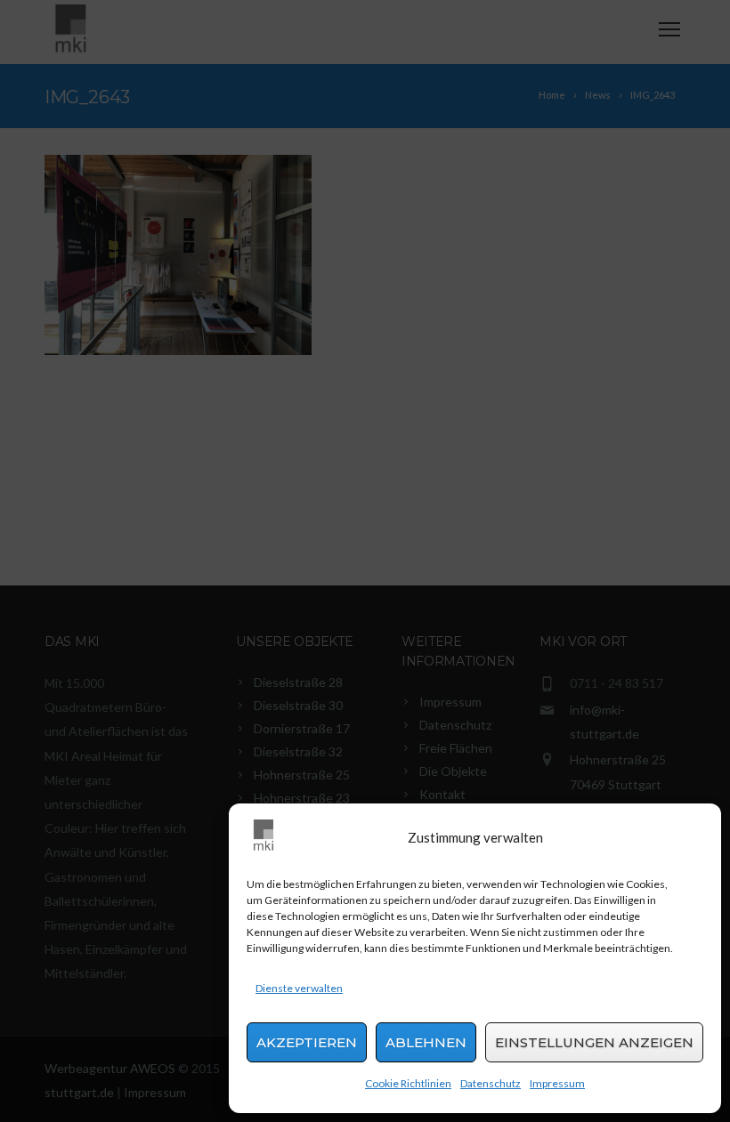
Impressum (557, 1083)
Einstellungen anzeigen (594, 1042)
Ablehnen (425, 1042)
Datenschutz (490, 1083)
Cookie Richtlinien (408, 1083)
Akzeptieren (306, 1042)
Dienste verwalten (299, 988)
